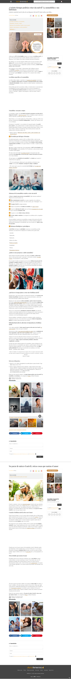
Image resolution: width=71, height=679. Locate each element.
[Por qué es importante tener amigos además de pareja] (14, 631)
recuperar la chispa (30, 528)
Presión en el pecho (13, 242)
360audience (38, 676)
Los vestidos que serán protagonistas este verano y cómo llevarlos (58, 35)
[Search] (54, 2)
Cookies (24, 670)
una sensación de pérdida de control (25, 331)
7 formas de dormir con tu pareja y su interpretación (37, 614)
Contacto (41, 670)
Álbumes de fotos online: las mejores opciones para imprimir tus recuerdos (50, 24)
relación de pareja (26, 504)
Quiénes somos (20, 670)
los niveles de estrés (25, 152)
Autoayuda (24, 429)
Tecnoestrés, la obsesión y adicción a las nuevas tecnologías (37, 394)
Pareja (11, 392)
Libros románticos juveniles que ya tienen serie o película (51, 35)
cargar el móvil (35, 206)
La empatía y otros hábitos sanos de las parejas (24, 613)
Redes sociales (19, 429)
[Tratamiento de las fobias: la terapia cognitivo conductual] (14, 412)
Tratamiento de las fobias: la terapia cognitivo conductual (14, 410)
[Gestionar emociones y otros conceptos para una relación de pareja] (26, 631)
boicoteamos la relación (16, 588)
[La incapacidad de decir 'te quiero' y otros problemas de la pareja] (37, 631)
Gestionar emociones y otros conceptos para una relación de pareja (25, 629)
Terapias (15, 429)
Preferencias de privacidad (17, 453)
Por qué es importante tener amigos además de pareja (14, 629)
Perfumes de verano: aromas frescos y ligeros (58, 25)
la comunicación (33, 562)
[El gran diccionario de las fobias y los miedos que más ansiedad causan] (26, 396)
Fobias (29, 376)
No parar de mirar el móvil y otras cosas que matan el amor (14, 394)
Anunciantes (46, 670)
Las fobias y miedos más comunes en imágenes (19, 417)
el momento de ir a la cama (37, 209)
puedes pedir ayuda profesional (20, 302)
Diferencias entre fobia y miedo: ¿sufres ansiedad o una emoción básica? (25, 133)
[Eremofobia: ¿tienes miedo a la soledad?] (26, 412)
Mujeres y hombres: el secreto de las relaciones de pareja (14, 613)
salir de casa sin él (22, 115)
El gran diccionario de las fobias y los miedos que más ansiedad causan (25, 394)
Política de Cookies (32, 453)
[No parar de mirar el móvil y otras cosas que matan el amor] (14, 396)
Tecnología (11, 429)
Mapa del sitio (51, 670)
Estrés (35, 392)
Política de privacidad (30, 670)
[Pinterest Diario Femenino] (52, 73)
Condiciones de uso (25, 453)
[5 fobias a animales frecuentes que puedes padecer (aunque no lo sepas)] (37, 412)
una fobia (17, 70)
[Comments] (41, 16)
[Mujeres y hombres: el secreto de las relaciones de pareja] (14, 615)
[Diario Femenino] (22, 2)
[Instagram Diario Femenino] (54, 73)
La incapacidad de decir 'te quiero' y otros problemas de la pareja (37, 629)
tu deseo (36, 516)
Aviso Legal (37, 670)
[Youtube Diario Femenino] (59, 73)
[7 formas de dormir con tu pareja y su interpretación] (37, 615)
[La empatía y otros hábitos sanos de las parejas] (26, 615)
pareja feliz (28, 551)
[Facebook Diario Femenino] (49, 73)
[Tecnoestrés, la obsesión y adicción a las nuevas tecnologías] (37, 396)
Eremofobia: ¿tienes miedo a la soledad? (24, 410)
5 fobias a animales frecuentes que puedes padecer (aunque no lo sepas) (37, 410)
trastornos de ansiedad (31, 80)
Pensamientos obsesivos (14, 250)
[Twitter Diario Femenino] (57, 73)
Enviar (40, 456)
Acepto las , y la (22, 453)
